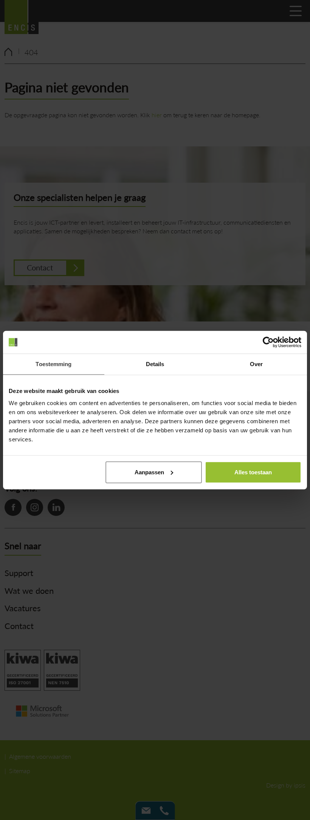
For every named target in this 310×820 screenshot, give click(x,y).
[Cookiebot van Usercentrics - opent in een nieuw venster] (268, 342)
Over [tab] (256, 364)
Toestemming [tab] (53, 364)
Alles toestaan (253, 472)
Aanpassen (149, 472)
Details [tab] (155, 364)
